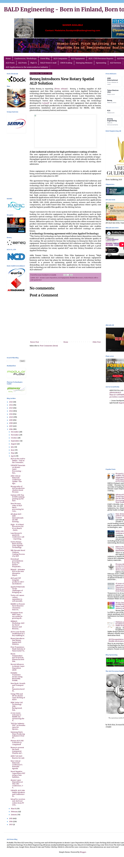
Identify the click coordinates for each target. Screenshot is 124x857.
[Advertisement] (16, 166)
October (14, 438)
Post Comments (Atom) (49, 346)
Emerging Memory (84, 63)
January (14, 815)
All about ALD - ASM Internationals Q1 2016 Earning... (17, 517)
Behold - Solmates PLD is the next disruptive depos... (18, 572)
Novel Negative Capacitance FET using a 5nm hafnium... (18, 774)
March (13, 809)
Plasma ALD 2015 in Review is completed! (17, 742)
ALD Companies (60, 58)
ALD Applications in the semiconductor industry (27, 67)
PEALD (90, 278)
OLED (86, 278)
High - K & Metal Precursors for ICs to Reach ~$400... (17, 527)
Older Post (97, 342)
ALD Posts (10, 63)
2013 (11, 824)
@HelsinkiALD (115, 392)
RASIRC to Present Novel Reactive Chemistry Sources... (18, 607)
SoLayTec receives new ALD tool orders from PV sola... (18, 802)
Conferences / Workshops (25, 58)
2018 (11, 423)
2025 (11, 402)
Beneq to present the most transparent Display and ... (17, 750)
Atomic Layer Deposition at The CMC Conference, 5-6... (17, 784)
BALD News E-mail (48, 63)
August (14, 444)
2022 (11, 411)
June (13, 450)
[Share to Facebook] (70, 275)
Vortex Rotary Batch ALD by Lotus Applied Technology (17, 544)
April (13, 456)
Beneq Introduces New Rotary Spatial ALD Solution (17, 641)
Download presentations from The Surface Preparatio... (17, 562)
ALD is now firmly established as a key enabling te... (18, 633)
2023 (11, 408)
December (15, 432)
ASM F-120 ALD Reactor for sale (17, 757)
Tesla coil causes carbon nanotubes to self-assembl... (17, 598)
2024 (11, 405)
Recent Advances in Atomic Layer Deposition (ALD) (18, 667)
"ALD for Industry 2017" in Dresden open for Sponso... (18, 726)
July (12, 447)
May (13, 453)
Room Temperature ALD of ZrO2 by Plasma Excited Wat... (17, 657)
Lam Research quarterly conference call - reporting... (17, 536)
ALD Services (115, 63)
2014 (11, 821)
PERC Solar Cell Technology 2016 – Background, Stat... (17, 706)
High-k (33, 63)
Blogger (83, 852)
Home (8, 58)
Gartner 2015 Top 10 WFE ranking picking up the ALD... (17, 498)
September (15, 441)
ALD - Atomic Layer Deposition (46, 278)
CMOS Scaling (66, 63)
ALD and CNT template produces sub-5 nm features (17, 581)
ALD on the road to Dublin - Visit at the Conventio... (18, 460)
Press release (61, 89)
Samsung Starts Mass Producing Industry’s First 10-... (18, 735)
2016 (11, 429)
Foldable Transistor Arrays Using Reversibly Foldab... (16, 676)
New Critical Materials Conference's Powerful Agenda (16, 764)
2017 (11, 426)
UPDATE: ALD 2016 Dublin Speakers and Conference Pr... (18, 793)
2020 (11, 417)
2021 (11, 414)
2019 (11, 420)
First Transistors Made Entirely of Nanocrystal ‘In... (18, 649)
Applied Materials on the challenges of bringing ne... (18, 589)
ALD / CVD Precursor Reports (100, 58)
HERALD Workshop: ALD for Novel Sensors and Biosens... (17, 625)
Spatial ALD (37, 280)
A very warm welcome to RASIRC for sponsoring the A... (17, 716)
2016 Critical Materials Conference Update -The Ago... (16, 479)
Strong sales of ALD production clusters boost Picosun (18, 489)
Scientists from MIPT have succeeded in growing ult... (17, 615)
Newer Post (34, 342)
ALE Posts (22, 63)
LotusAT (45, 103)
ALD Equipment (78, 58)
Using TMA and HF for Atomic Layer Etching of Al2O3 (18, 696)
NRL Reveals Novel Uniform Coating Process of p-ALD (18, 553)
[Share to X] (68, 275)
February (14, 812)
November (15, 435)
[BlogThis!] (66, 275)
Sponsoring (101, 63)
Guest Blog (45, 58)
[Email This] (64, 275)
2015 (11, 818)
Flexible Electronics (76, 278)
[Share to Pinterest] (72, 275)
